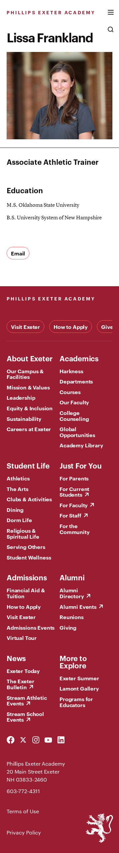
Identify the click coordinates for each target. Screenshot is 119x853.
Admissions (27, 577)
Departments (76, 381)
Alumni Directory (72, 593)
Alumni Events (78, 606)
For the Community (75, 528)
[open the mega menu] (110, 16)
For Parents (74, 478)
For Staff (70, 515)
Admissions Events (31, 627)
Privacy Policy (24, 832)
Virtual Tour (22, 637)
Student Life (28, 465)
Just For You (80, 465)
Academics (79, 358)
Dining (15, 509)
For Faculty (74, 505)
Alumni (72, 577)
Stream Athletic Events (27, 700)
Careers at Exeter (29, 428)
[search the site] (110, 32)
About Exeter (29, 358)
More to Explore (73, 661)
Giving (68, 627)
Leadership (21, 397)
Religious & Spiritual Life (23, 533)
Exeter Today (23, 670)
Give (107, 326)
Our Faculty (74, 402)
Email (18, 253)
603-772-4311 (23, 790)
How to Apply (71, 326)
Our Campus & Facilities (25, 374)
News (16, 658)
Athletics (18, 478)
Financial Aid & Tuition (26, 593)
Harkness (71, 371)
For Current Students (74, 491)
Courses (70, 391)
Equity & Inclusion (30, 408)
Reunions (72, 616)
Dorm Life (19, 519)
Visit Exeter (25, 326)
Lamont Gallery (79, 688)
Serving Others (26, 546)
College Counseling (74, 415)
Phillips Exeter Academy (51, 12)
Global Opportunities (77, 431)
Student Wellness (29, 557)
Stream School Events (25, 716)
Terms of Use (23, 811)
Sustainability (24, 418)
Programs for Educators (76, 701)
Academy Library (81, 445)
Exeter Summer (79, 678)
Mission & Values (28, 387)
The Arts (17, 488)
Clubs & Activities (29, 499)
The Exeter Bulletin (20, 684)
